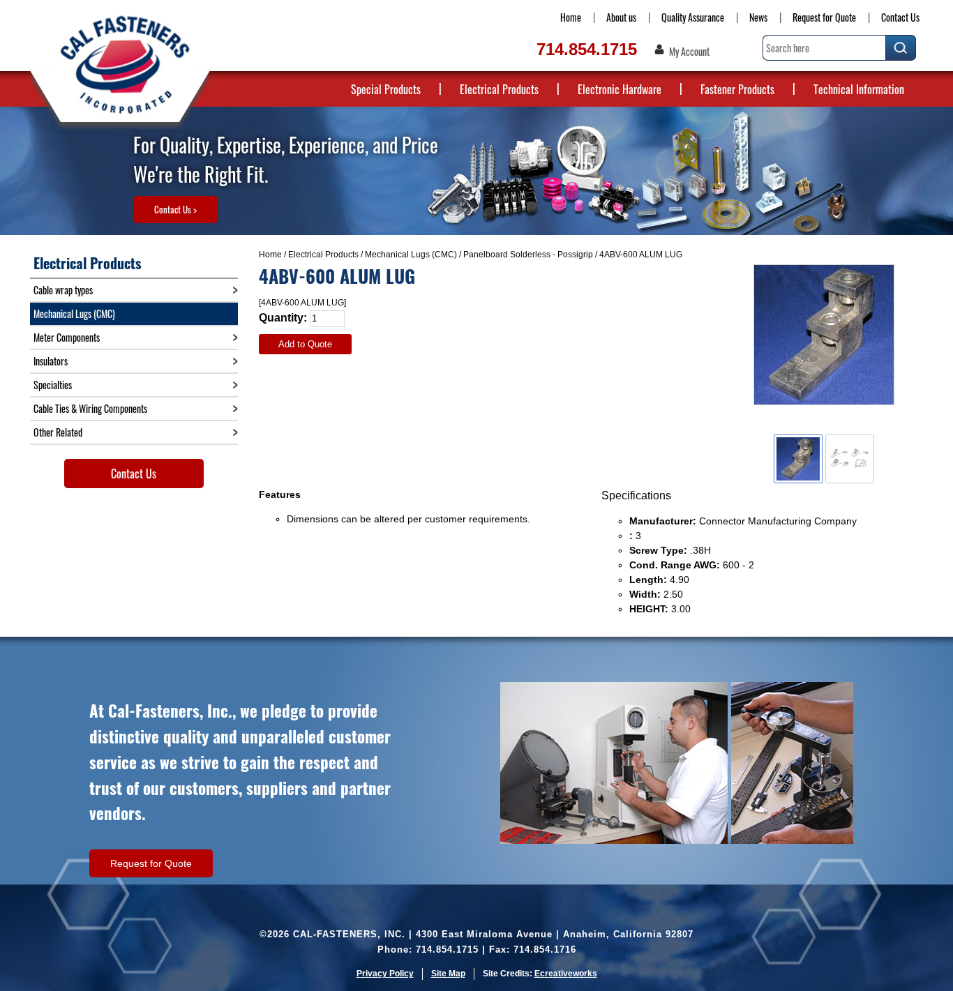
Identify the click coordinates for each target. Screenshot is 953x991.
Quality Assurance (692, 17)
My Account (689, 52)
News (758, 17)
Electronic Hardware (619, 89)
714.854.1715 (586, 49)
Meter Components (66, 337)
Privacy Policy (385, 973)
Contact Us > (175, 209)
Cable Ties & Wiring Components (90, 408)
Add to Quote (305, 344)
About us (621, 17)
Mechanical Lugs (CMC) (411, 254)
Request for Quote (824, 17)
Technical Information (858, 89)
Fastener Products (737, 89)
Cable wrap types (63, 289)
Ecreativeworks (565, 973)
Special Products (386, 89)
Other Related (57, 432)
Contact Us (900, 17)
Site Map (448, 973)
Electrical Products (499, 89)
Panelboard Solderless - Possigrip (528, 254)
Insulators (50, 361)
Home (570, 17)
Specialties (52, 384)
